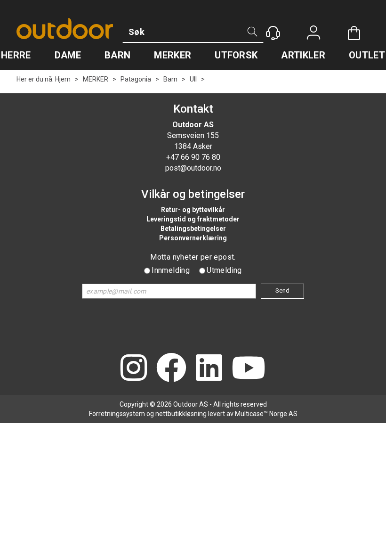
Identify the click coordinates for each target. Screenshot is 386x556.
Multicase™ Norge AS (266, 413)
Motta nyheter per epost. (193, 257)
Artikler (303, 55)
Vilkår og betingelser (193, 194)
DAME (68, 55)
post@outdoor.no (193, 168)
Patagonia (136, 79)
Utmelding (224, 270)
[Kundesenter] (273, 33)
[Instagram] (134, 368)
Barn (170, 79)
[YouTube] (248, 368)
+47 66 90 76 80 (193, 157)
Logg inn (313, 34)
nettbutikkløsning (181, 413)
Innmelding (171, 270)
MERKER (172, 55)
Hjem (63, 79)
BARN (117, 55)
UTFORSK (236, 55)
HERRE (16, 55)
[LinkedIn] (209, 368)
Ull (193, 79)
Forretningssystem (117, 413)
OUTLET (367, 55)
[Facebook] (171, 368)
